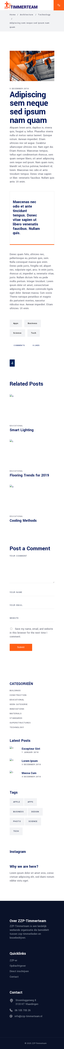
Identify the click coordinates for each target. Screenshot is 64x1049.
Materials (16, 713)
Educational (16, 426)
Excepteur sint (31, 749)
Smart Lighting (22, 430)
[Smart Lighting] (32, 409)
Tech (33, 333)
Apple (16, 802)
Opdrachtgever (18, 965)
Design (35, 811)
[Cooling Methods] (32, 499)
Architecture (26, 14)
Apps (15, 323)
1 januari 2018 (30, 752)
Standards (16, 718)
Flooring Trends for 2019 (29, 475)
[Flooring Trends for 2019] (32, 454)
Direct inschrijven (19, 971)
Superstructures (20, 722)
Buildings (15, 690)
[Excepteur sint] (14, 750)
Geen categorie (19, 704)
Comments (19, 345)
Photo (17, 821)
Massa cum (29, 773)
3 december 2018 (31, 764)
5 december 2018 (19, 88)
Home (13, 14)
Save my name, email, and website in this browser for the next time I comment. (31, 632)
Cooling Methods (23, 520)
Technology (44, 14)
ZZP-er (13, 960)
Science (17, 333)
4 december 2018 (31, 776)
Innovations (17, 709)
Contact (14, 976)
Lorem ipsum (30, 761)
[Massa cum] (14, 775)
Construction (18, 695)
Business (32, 323)
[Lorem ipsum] (14, 763)
